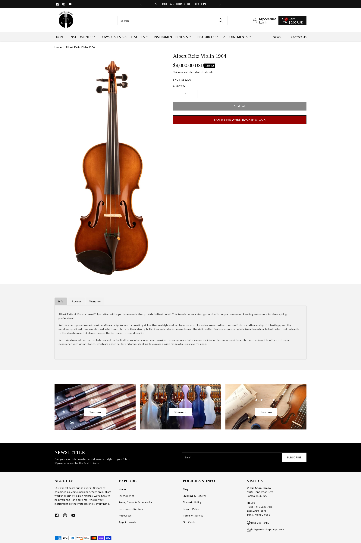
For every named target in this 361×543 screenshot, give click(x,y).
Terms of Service (193, 515)
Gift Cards (189, 522)
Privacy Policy (191, 508)
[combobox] (173, 20)
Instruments (80, 37)
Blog (185, 489)
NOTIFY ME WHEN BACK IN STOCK (239, 119)
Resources (206, 37)
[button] (292, 20)
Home (58, 47)
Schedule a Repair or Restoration (180, 4)
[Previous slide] (141, 4)
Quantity (179, 85)
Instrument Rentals (171, 37)
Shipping (178, 71)
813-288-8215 (260, 522)
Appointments (235, 37)
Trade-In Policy (192, 502)
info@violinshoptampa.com (267, 529)
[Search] (221, 20)
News (277, 37)
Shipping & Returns (194, 495)
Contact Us (298, 37)
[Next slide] (220, 4)
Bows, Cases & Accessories (122, 37)
